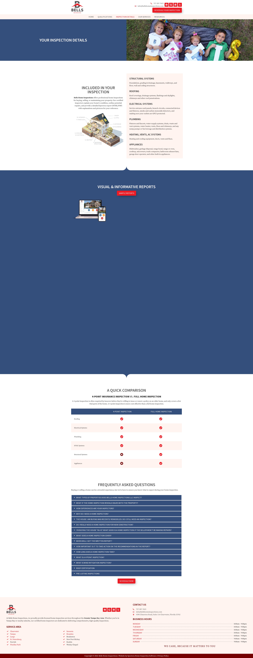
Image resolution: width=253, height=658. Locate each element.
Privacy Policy (163, 656)
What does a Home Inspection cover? (93, 535)
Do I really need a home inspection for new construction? (104, 524)
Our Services (144, 17)
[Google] (171, 5)
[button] (126, 497)
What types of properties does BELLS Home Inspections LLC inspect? (109, 497)
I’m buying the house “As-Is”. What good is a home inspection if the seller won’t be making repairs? (124, 530)
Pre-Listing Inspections (87, 573)
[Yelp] (180, 5)
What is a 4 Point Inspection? (90, 557)
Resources (159, 17)
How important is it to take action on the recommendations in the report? (113, 546)
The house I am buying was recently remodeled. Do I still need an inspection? (113, 519)
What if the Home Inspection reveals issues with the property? (107, 503)
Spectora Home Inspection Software (141, 656)
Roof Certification (85, 568)
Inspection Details (125, 17)
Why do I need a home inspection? (92, 514)
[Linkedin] (175, 5)
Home (91, 17)
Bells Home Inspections (108, 656)
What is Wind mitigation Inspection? (93, 562)
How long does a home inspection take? (95, 552)
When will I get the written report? (94, 541)
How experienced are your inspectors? (95, 508)
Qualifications (105, 17)
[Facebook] (167, 5)
